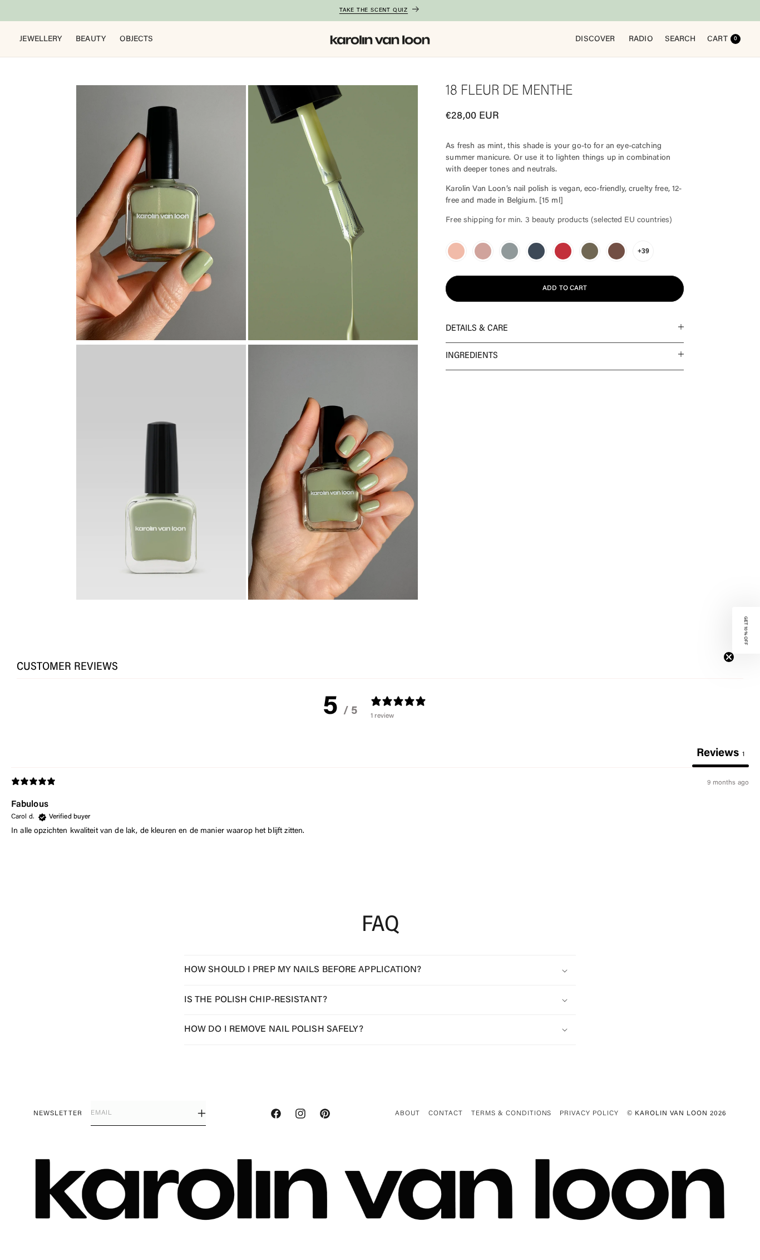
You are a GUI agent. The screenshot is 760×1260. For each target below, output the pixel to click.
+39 (643, 251)
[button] (565, 329)
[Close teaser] (728, 657)
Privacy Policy (589, 1113)
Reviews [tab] (720, 753)
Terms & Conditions (511, 1113)
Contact (445, 1113)
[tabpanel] (380, 832)
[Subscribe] (202, 1113)
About (408, 1113)
